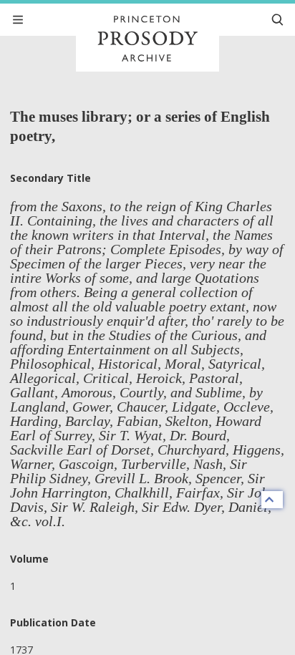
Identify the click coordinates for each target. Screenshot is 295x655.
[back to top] (272, 499)
